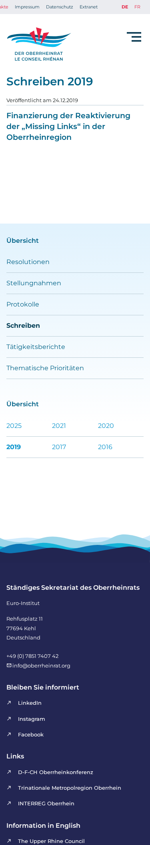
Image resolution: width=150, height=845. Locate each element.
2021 (59, 426)
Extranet (89, 7)
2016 (105, 447)
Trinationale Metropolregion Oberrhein (69, 787)
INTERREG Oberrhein (46, 803)
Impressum (27, 7)
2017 (59, 447)
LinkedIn (30, 703)
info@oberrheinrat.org (41, 665)
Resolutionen (28, 262)
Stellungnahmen (33, 283)
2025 (14, 426)
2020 (106, 426)
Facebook (31, 734)
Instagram (31, 719)
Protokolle (22, 304)
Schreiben (23, 325)
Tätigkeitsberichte (35, 347)
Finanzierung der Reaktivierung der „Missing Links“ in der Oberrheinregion (68, 126)
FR (137, 7)
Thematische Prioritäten (45, 368)
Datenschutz (59, 7)
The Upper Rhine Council (51, 841)
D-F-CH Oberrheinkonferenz (55, 772)
